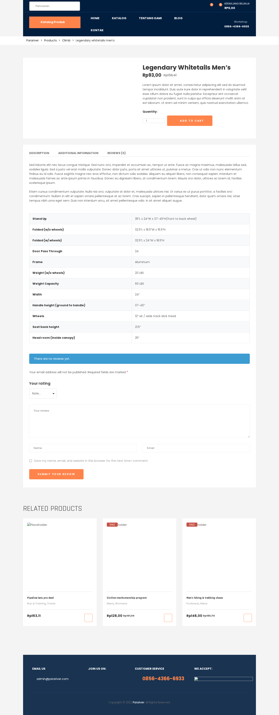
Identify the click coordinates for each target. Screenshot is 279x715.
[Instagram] (96, 679)
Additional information (78, 153)
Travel (51, 603)
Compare (223, 121)
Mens (110, 603)
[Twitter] (102, 679)
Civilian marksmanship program (127, 598)
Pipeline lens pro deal (40, 598)
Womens (121, 603)
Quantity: (150, 112)
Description (39, 153)
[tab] (39, 153)
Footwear (192, 603)
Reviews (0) (116, 153)
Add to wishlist (216, 121)
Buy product (88, 618)
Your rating (39, 383)
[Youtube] (109, 679)
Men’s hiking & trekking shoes (204, 598)
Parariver (138, 702)
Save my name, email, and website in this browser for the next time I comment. (91, 461)
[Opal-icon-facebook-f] (89, 679)
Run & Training (36, 603)
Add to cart (192, 120)
